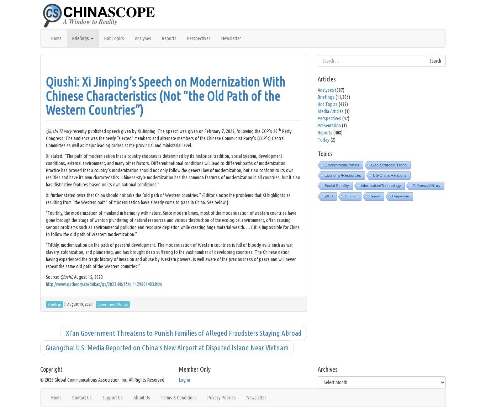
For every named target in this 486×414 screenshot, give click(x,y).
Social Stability (336, 186)
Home (56, 38)
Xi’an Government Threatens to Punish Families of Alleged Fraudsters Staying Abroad (184, 333)
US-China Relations (390, 175)
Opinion (351, 196)
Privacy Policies (221, 397)
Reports (169, 38)
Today (323, 140)
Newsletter (231, 38)
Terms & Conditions (179, 397)
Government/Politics (341, 165)
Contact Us (82, 397)
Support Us (112, 397)
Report (374, 196)
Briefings (81, 38)
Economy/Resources (342, 175)
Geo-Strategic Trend (389, 165)
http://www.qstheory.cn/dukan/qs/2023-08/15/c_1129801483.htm (104, 284)
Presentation (329, 125)
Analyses (143, 38)
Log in (184, 380)
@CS (328, 196)
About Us (141, 397)
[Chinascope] (102, 16)
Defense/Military (426, 186)
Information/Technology (381, 186)
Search (435, 61)
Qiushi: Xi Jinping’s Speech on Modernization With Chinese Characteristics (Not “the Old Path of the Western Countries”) (166, 95)
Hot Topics (114, 38)
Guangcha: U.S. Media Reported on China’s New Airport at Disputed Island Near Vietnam (167, 347)
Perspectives (199, 38)
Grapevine (400, 196)
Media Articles (331, 111)
